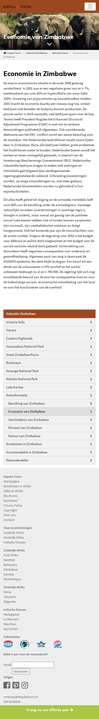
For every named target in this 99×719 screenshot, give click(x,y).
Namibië (9, 560)
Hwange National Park (22, 371)
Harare (11, 330)
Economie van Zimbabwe (26, 411)
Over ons (9, 515)
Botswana (10, 565)
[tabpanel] (49, 31)
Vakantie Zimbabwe (37, 52)
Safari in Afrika (13, 491)
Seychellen (10, 629)
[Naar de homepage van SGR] (58, 644)
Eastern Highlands (19, 338)
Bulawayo (13, 362)
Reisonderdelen (17, 460)
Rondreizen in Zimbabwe (24, 444)
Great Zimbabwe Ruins (22, 354)
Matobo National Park (22, 379)
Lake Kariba (14, 387)
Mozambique (12, 579)
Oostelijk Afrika (13, 537)
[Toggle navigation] (90, 7)
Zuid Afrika (10, 555)
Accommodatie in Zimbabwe (26, 452)
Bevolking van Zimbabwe (26, 403)
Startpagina (11, 481)
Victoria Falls (15, 322)
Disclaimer (10, 500)
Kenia (7, 592)
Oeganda (9, 601)
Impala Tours (13, 52)
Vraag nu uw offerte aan (48, 709)
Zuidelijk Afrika (13, 533)
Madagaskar (11, 614)
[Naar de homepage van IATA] (41, 644)
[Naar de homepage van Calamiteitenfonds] (25, 644)
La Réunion (11, 619)
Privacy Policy (12, 505)
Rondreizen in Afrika (17, 486)
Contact (8, 520)
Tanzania (9, 597)
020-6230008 (11, 702)
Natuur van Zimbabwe (24, 436)
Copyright (10, 510)
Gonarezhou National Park (25, 346)
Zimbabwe (10, 569)
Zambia (8, 574)
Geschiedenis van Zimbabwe (28, 419)
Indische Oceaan (14, 542)
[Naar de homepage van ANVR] (8, 644)
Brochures (10, 496)
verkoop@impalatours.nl (20, 697)
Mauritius (9, 624)
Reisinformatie (60, 52)
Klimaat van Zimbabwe (25, 427)
